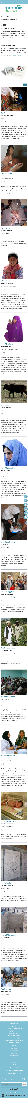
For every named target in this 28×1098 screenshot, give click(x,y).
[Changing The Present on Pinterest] (15, 1089)
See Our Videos (14, 1053)
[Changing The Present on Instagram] (17, 1089)
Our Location (14, 1062)
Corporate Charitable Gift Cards (14, 1040)
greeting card (16, 37)
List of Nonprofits (14, 1033)
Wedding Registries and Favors (14, 1031)
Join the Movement (14, 1042)
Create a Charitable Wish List (14, 1028)
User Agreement (14, 1055)
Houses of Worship (14, 1038)
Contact (14, 1064)
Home (2, 16)
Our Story (14, 1048)
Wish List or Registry (16, 55)
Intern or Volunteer (14, 1060)
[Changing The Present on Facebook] (13, 1089)
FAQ (14, 1057)
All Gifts (14, 1026)
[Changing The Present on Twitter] (10, 1089)
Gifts (7, 16)
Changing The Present (15, 1092)
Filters (25, 84)
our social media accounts (16, 1070)
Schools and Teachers (14, 1035)
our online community (15, 1073)
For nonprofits (14, 1050)
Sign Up (24, 1084)
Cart (26, 2)
